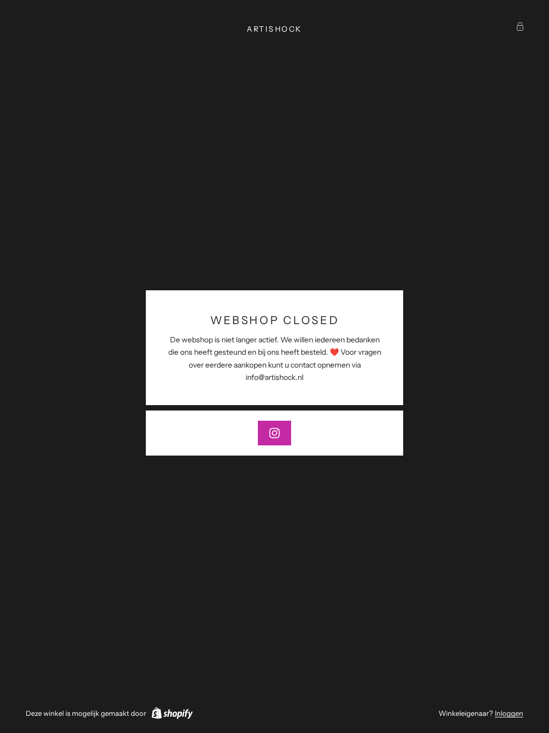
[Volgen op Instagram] (274, 433)
